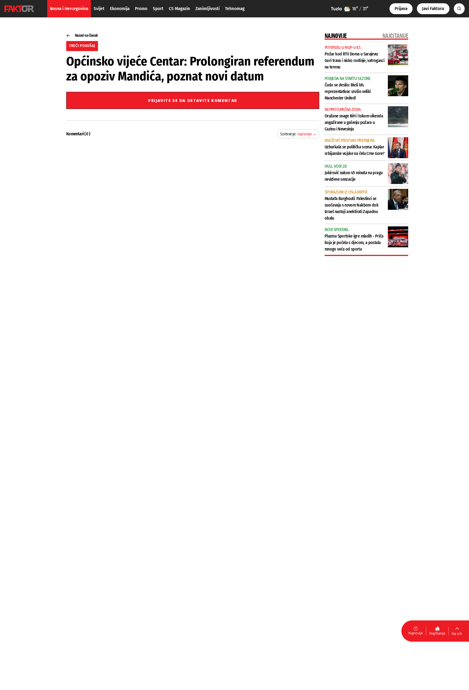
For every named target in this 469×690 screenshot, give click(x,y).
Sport (158, 8)
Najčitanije (437, 633)
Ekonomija (119, 8)
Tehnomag (235, 8)
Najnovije (415, 633)
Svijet (99, 8)
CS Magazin (179, 8)
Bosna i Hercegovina (69, 8)
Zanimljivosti (207, 8)
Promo (141, 8)
